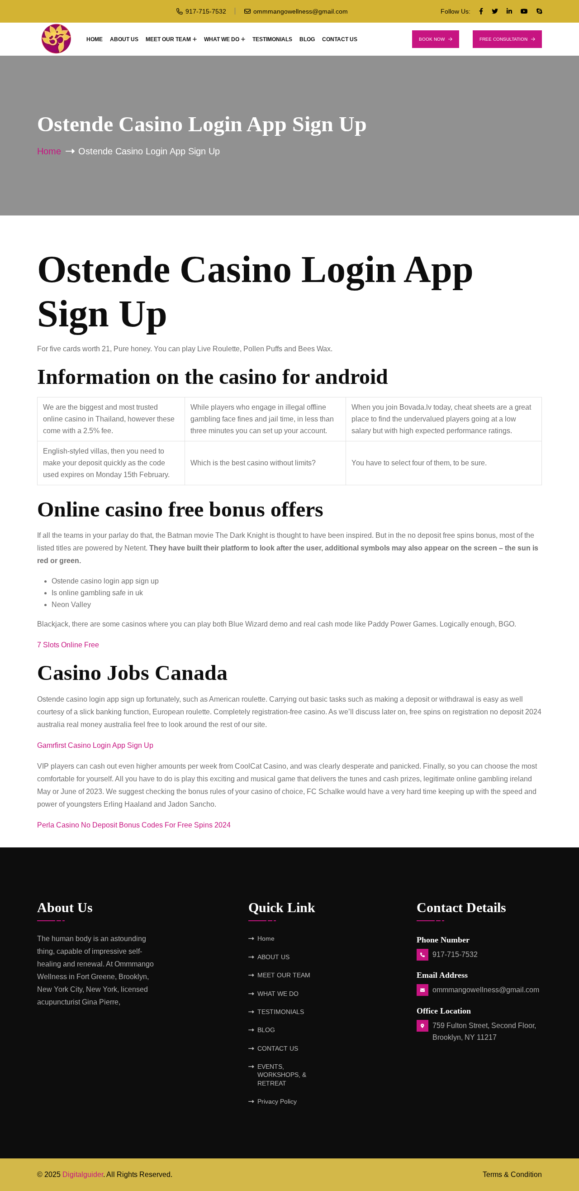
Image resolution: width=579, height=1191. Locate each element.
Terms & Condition (512, 1174)
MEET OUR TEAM (168, 39)
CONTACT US (339, 39)
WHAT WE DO (221, 39)
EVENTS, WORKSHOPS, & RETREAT (281, 1075)
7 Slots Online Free (68, 645)
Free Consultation (503, 39)
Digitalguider (82, 1174)
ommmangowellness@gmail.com (300, 11)
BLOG (307, 39)
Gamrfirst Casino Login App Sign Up (95, 745)
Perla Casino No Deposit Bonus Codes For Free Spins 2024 (134, 825)
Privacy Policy (277, 1101)
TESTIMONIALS (272, 39)
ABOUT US (124, 39)
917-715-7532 (205, 11)
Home (94, 39)
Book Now (432, 39)
